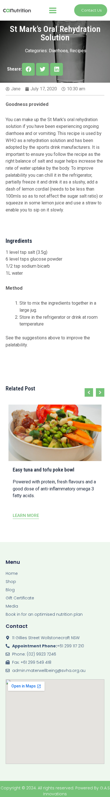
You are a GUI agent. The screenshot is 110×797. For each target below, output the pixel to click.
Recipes (78, 50)
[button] (52, 10)
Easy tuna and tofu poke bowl (43, 470)
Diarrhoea (58, 50)
